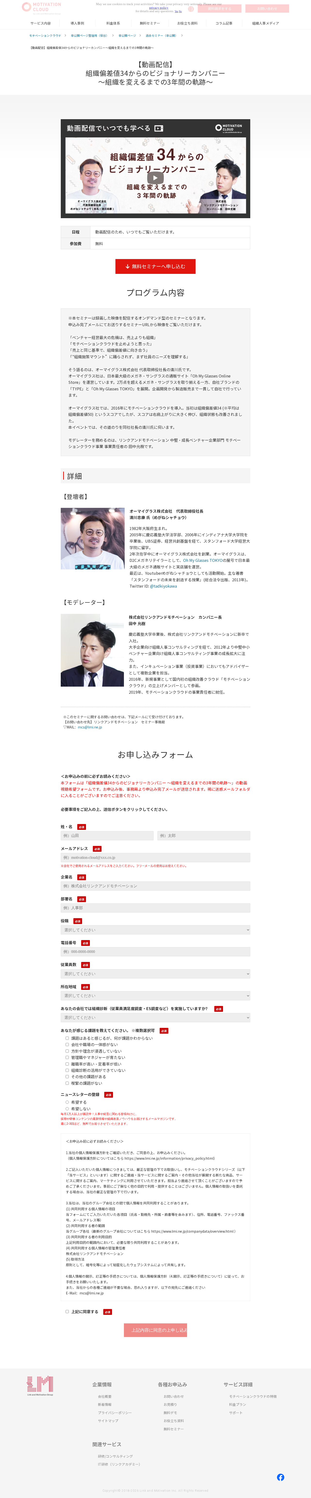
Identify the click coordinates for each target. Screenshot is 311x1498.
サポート (236, 1412)
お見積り (170, 1404)
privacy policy (158, 7)
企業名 (66, 877)
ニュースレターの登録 (80, 1094)
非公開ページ (127, 35)
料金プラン (237, 1404)
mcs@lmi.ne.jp (90, 727)
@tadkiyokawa (163, 586)
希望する (79, 1102)
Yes (176, 11)
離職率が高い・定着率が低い (96, 1064)
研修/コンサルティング (115, 1456)
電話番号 (68, 942)
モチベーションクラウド (45, 35)
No (180, 11)
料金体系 (113, 23)
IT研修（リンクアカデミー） (120, 1464)
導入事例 (77, 23)
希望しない (81, 1109)
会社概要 (105, 1396)
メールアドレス (74, 848)
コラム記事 (224, 23)
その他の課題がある (88, 1076)
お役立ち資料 (187, 23)
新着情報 (105, 1404)
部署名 (66, 899)
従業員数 (68, 964)
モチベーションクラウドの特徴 (253, 1396)
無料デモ (170, 1412)
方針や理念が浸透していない (96, 1051)
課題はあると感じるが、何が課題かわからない (112, 1038)
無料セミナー (150, 23)
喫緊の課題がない (86, 1083)
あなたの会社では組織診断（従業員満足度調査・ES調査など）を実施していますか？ (135, 1008)
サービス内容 (40, 23)
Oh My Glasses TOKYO (203, 560)
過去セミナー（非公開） (162, 35)
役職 (65, 921)
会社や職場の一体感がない (94, 1044)
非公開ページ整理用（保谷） (90, 35)
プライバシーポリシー (115, 1412)
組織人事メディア (265, 23)
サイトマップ (108, 1420)
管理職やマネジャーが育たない (98, 1057)
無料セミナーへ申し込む (158, 266)
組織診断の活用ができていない (98, 1070)
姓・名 (66, 826)
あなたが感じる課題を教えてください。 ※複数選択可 (108, 1030)
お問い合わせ (174, 1396)
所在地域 (68, 986)
